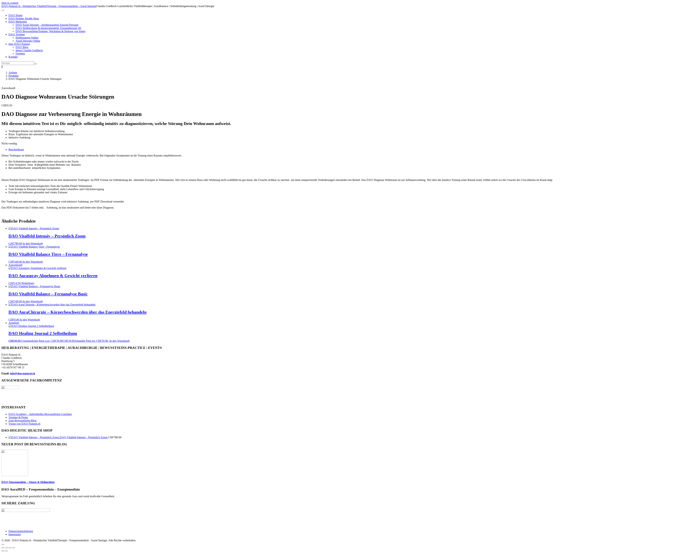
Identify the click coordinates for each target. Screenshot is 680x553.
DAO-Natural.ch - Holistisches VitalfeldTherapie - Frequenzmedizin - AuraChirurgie (48, 6)
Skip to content (9, 2)
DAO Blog (22, 47)
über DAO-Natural (19, 43)
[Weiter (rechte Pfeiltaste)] (6, 550)
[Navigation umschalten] (2, 10)
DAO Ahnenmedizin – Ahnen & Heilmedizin (28, 482)
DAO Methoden (17, 21)
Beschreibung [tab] (16, 149)
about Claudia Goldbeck (29, 50)
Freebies (20, 53)
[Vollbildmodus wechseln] (6, 547)
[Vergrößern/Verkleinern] (2, 547)
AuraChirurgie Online (28, 40)
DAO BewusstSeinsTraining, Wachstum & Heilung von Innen (50, 31)
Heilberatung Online (27, 37)
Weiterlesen (27, 283)
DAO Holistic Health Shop (23, 18)
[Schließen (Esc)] (13, 547)
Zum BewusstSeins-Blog (22, 420)
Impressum (14, 534)
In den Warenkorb (33, 243)
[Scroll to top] (2, 544)
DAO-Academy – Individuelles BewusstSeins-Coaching (40, 414)
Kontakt (13, 56)
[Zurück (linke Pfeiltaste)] (2, 550)
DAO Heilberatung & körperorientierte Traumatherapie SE (48, 28)
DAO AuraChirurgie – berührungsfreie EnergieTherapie (47, 24)
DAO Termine (16, 34)
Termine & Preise (18, 417)
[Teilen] (9, 547)
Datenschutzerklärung (20, 531)
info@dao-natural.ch (22, 373)
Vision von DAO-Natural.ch (24, 423)
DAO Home (15, 15)
